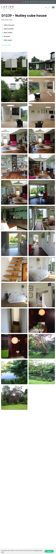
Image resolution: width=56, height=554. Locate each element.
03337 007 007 (34, 2)
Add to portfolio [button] (8, 29)
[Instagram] (23, 2)
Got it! (49, 551)
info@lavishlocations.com (47, 2)
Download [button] (7, 36)
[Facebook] (25, 2)
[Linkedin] (27, 2)
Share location (7, 32)
